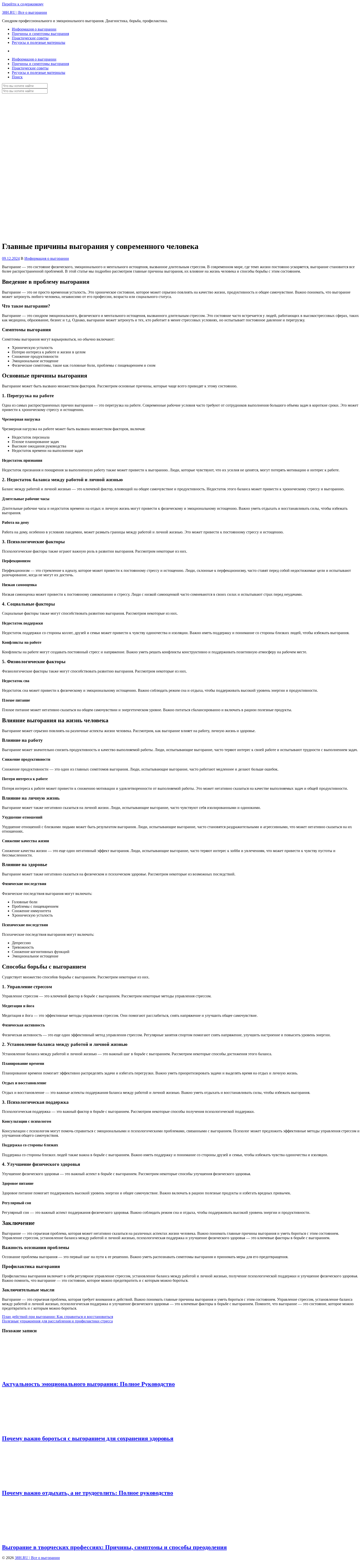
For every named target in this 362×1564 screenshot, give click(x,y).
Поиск (17, 77)
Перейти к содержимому (23, 4)
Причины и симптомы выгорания (40, 34)
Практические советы (30, 38)
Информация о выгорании (34, 29)
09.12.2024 (11, 258)
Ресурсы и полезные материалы (38, 42)
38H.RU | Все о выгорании (24, 12)
